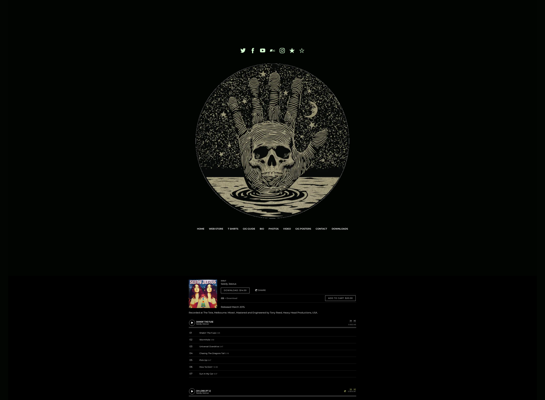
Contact (321, 228)
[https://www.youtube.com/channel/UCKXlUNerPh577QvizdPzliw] (262, 50)
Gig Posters (303, 228)
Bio (262, 228)
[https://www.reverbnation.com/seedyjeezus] (301, 50)
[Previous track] (351, 321)
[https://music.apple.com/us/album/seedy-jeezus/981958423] (292, 50)
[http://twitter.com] (243, 50)
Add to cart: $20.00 (340, 298)
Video (287, 228)
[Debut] (203, 294)
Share (262, 290)
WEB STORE (216, 228)
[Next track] (354, 321)
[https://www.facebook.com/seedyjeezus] (252, 50)
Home (200, 228)
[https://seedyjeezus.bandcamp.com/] (272, 50)
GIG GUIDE (249, 228)
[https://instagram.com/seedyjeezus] (282, 50)
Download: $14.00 (235, 290)
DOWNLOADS (340, 228)
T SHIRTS (233, 228)
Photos (274, 228)
